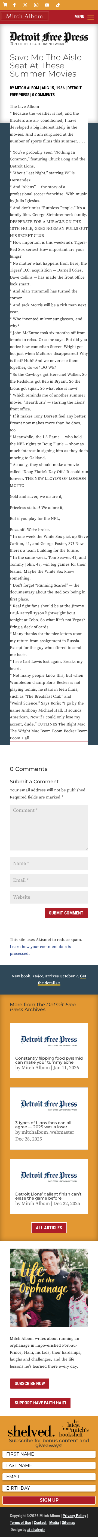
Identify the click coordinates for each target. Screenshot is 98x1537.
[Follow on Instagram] (36, 5)
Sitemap (68, 1522)
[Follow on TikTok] (58, 5)
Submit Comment (66, 913)
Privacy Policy (74, 1515)
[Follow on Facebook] (14, 5)
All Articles (49, 1227)
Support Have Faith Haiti (40, 1402)
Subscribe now (30, 1383)
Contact (40, 1522)
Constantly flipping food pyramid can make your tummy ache (49, 1060)
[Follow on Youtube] (47, 5)
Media (54, 1522)
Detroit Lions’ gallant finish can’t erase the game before (48, 1196)
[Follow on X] (25, 5)
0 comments (43, 94)
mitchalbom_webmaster (48, 1132)
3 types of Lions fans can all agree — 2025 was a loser (43, 1124)
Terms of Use (20, 1522)
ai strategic (36, 1529)
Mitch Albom (27, 88)
